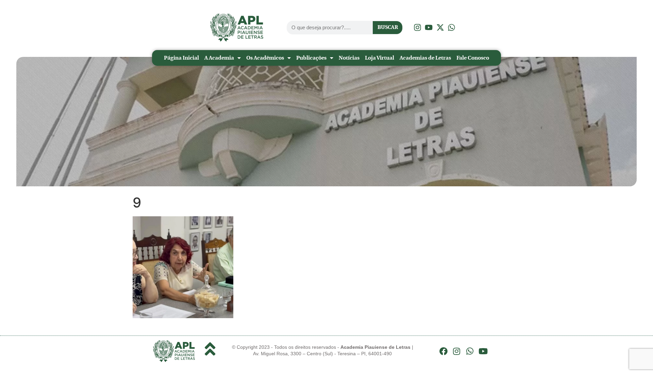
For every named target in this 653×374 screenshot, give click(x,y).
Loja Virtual (379, 57)
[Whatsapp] (470, 351)
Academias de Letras (425, 57)
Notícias (349, 57)
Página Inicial (181, 57)
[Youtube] (483, 351)
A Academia (219, 57)
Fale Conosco (472, 57)
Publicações (311, 57)
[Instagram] (457, 351)
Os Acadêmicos (265, 57)
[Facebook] (443, 351)
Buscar (388, 27)
